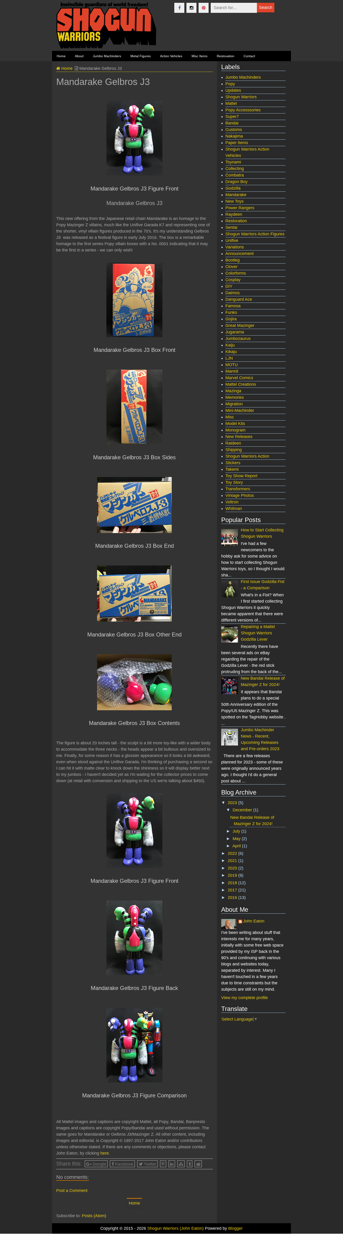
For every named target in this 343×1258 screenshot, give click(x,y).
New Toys (234, 201)
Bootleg (232, 260)
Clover (231, 266)
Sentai (231, 227)
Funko (231, 312)
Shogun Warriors (241, 97)
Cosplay (233, 279)
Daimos (232, 292)
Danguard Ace (238, 299)
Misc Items (199, 56)
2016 (233, 897)
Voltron (231, 502)
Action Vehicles (171, 56)
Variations (234, 247)
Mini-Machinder (239, 410)
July (237, 831)
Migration (234, 404)
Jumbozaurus (238, 338)
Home (66, 68)
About (79, 56)
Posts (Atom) (94, 1215)
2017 (233, 890)
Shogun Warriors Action (247, 456)
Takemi (232, 469)
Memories (234, 397)
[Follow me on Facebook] (179, 8)
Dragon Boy (236, 181)
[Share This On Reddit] (198, 1163)
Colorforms (235, 273)
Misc (229, 417)
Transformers (237, 489)
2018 (233, 882)
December (243, 810)
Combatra (234, 175)
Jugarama (234, 332)
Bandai (231, 123)
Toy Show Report (241, 476)
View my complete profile (244, 997)
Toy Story (234, 482)
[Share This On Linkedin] (171, 1163)
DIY (228, 286)
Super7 (232, 116)
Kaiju (230, 345)
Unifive (231, 240)
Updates (233, 90)
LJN (229, 358)
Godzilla (233, 188)
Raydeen (233, 214)
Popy (230, 83)
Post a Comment (72, 1190)
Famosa (233, 306)
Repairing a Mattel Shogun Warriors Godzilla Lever (258, 633)
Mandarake (235, 194)
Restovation (225, 56)
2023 (233, 802)
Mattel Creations (240, 384)
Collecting (234, 168)
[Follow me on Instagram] (191, 8)
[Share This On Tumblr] (189, 1163)
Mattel (231, 103)
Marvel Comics (239, 377)
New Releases (238, 436)
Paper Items (236, 142)
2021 (233, 860)
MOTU (231, 364)
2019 (233, 875)
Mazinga (233, 391)
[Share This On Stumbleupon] (181, 1163)
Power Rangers (239, 207)
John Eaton (253, 921)
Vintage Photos (239, 495)
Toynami (233, 162)
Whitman (233, 508)
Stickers (232, 462)
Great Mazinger (239, 325)
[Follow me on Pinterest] (204, 8)
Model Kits (235, 423)
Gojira (231, 319)
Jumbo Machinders (107, 56)
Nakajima (234, 136)
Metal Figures (140, 56)
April (237, 846)
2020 (233, 868)
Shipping (233, 449)
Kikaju (231, 351)
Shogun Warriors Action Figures (254, 234)
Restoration (236, 221)
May (237, 838)
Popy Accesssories (243, 110)
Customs (233, 129)
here (104, 1153)
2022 (233, 853)
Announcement (239, 253)
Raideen (233, 443)
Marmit (231, 371)
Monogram (235, 430)
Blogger (235, 1228)
